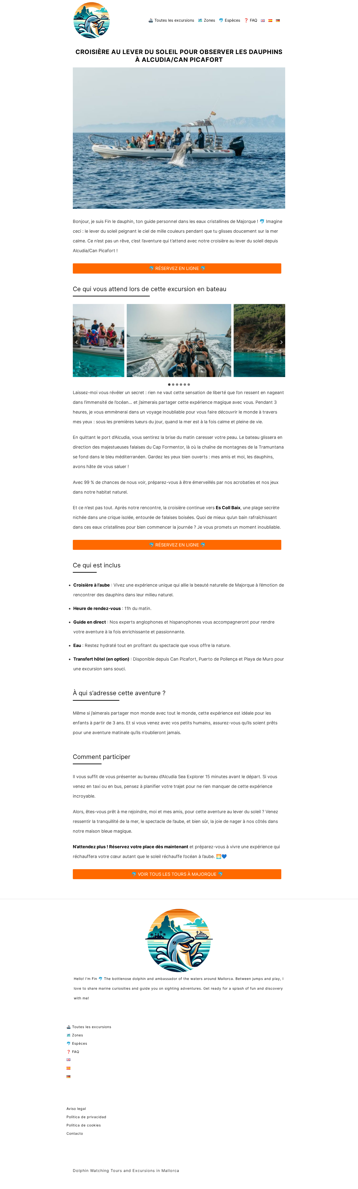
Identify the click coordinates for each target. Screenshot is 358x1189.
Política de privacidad (86, 1117)
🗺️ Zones (206, 20)
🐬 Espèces (229, 20)
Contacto (74, 1133)
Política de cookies (83, 1125)
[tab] (169, 384)
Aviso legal (76, 1108)
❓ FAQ (250, 20)
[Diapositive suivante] (281, 342)
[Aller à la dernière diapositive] (77, 342)
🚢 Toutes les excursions (171, 20)
